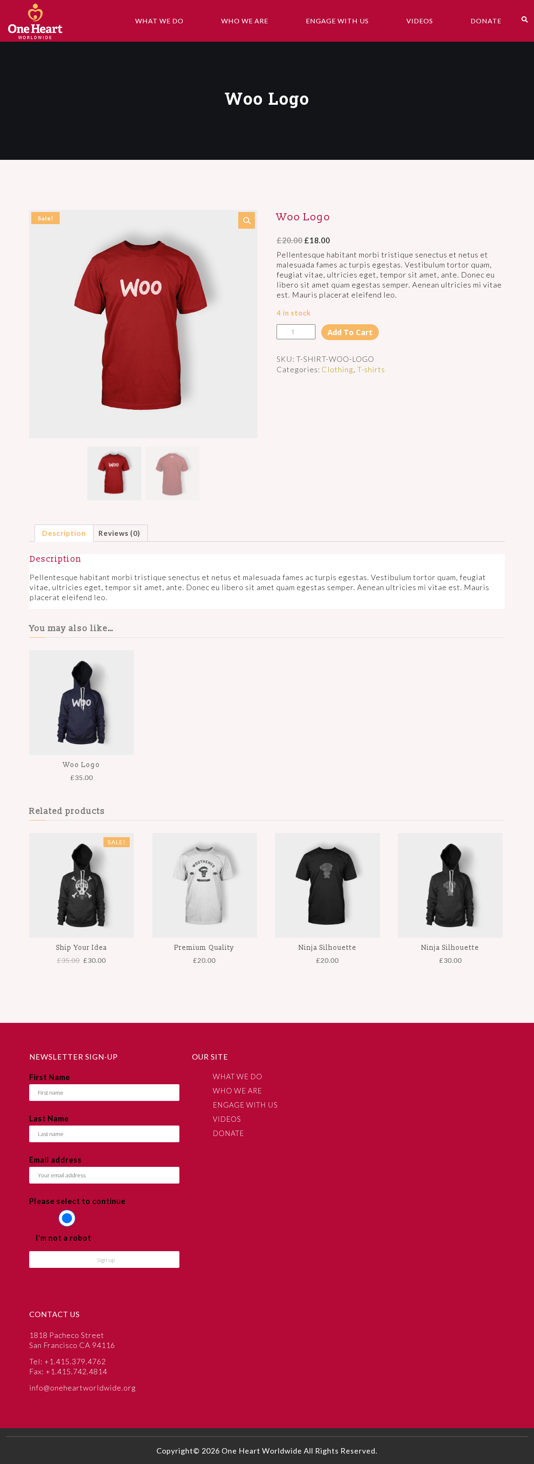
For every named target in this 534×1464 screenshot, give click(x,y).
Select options (81, 895)
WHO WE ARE (244, 21)
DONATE (486, 21)
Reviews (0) (119, 533)
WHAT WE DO (159, 21)
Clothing (337, 369)
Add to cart (350, 332)
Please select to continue (77, 1201)
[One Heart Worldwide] (35, 21)
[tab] (64, 533)
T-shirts (371, 369)
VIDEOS (419, 21)
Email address (55, 1159)
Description (64, 533)
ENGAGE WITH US (337, 21)
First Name (49, 1077)
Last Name (49, 1118)
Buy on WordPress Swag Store (450, 895)
